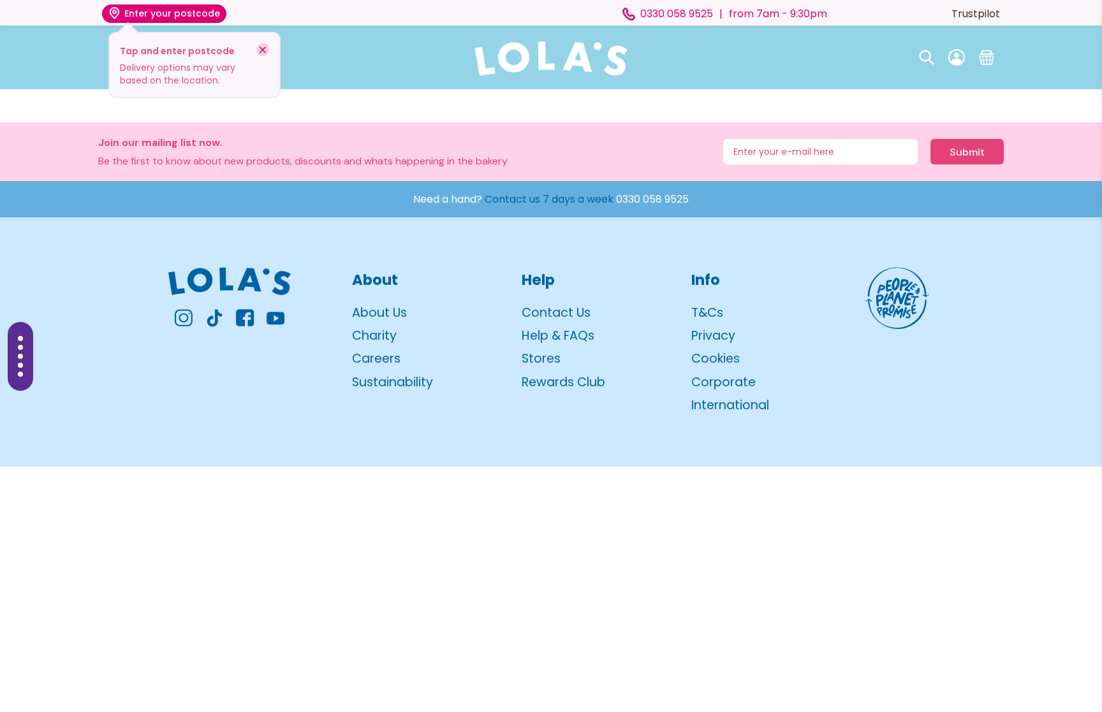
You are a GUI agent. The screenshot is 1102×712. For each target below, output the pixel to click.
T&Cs (707, 312)
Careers (376, 358)
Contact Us (556, 312)
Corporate (723, 382)
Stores (541, 358)
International (730, 405)
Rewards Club (563, 382)
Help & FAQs (558, 335)
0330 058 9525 (652, 199)
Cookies (715, 358)
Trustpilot (975, 13)
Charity (374, 335)
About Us (379, 312)
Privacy (713, 335)
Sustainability (392, 382)
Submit (967, 152)
